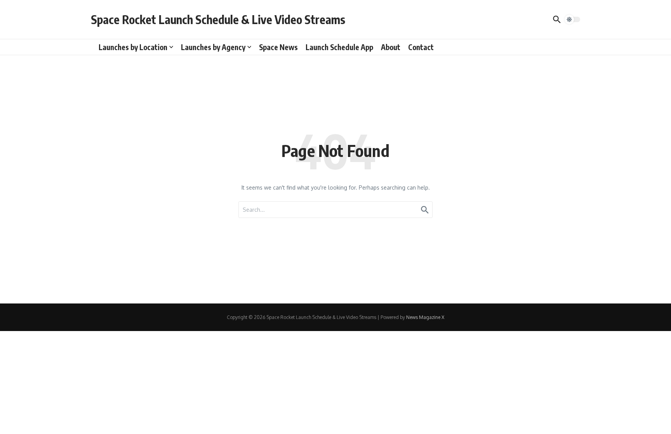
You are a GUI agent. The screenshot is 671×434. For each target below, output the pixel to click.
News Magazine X (425, 317)
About (390, 47)
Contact (421, 47)
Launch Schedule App (339, 47)
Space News (278, 47)
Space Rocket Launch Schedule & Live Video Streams (218, 19)
